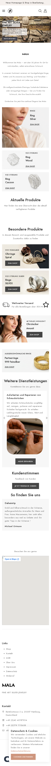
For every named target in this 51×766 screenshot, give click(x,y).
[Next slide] (46, 417)
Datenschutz (11, 671)
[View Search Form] (40, 10)
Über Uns (10, 662)
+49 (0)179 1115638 (16, 725)
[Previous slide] (4, 417)
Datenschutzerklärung (20, 750)
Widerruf (10, 675)
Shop (8, 649)
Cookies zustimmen (23, 757)
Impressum (11, 666)
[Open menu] (3, 10)
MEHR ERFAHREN (10, 39)
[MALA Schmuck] (13, 10)
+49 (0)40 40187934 (16, 720)
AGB (8, 657)
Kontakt (9, 653)
